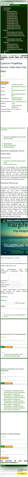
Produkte (13, 55)
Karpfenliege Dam (12, 13)
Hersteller (7, 10)
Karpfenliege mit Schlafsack (15, 49)
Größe (5, 37)
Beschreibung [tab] (8, 143)
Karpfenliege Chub (12, 20)
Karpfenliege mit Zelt (13, 47)
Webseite (3, 286)
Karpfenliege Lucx (12, 15)
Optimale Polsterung (10, 164)
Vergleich (6, 51)
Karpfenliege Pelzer (12, 22)
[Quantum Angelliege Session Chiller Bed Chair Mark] (14, 130)
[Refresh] (3, 300)
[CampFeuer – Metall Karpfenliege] (11, 432)
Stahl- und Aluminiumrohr (19, 101)
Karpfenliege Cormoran (14, 28)
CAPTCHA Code (19, 303)
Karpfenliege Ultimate (13, 25)
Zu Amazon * (4, 82)
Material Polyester (16, 99)
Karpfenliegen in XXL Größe (15, 40)
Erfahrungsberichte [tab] (10, 145)
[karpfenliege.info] (7, 3)
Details (3, 347)
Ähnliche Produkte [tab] (9, 147)
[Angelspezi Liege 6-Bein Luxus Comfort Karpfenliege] (11, 367)
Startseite (3, 55)
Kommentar (4, 281)
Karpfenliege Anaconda (13, 27)
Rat (5, 52)
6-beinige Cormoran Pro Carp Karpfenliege (13, 334)
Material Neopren (16, 98)
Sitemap (20, 471)
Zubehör (6, 42)
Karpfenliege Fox (12, 11)
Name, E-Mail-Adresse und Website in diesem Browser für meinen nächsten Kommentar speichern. (14, 291)
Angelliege (24, 169)
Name (3, 283)
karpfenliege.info (15, 5)
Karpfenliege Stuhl (12, 44)
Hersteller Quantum (17, 84)
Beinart (6, 30)
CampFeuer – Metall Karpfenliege (10, 434)
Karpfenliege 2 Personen (14, 39)
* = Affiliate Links (22, 470)
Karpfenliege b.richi (12, 23)
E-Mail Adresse (5, 285)
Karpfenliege (7, 8)
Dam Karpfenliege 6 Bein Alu (15, 34)
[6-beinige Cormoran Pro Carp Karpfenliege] (11, 332)
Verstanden (22, 473)
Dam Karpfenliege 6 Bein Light (16, 35)
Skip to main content (7, 1)
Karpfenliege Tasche (13, 46)
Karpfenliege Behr (12, 16)
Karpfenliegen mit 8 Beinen (15, 32)
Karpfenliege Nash (12, 18)
